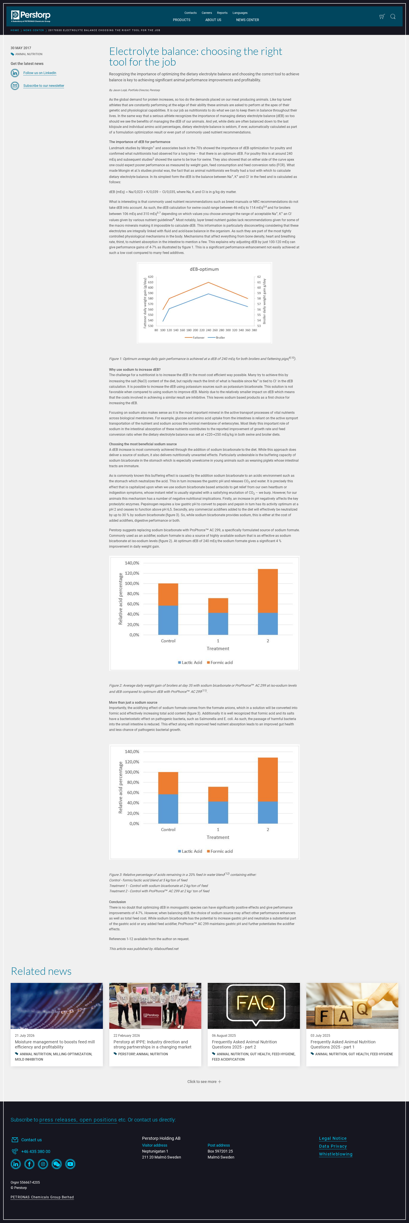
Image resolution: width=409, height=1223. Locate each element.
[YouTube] (70, 1164)
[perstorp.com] (33, 17)
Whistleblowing (336, 1154)
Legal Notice (333, 1138)
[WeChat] (57, 1164)
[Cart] (382, 16)
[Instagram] (43, 1164)
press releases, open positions (78, 1120)
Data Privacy (333, 1146)
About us (213, 20)
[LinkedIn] (16, 1164)
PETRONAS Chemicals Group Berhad (42, 1197)
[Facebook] (29, 1164)
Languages (240, 12)
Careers (207, 12)
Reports (222, 12)
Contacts (190, 12)
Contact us (31, 1139)
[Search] (393, 16)
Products (181, 20)
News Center (247, 20)
